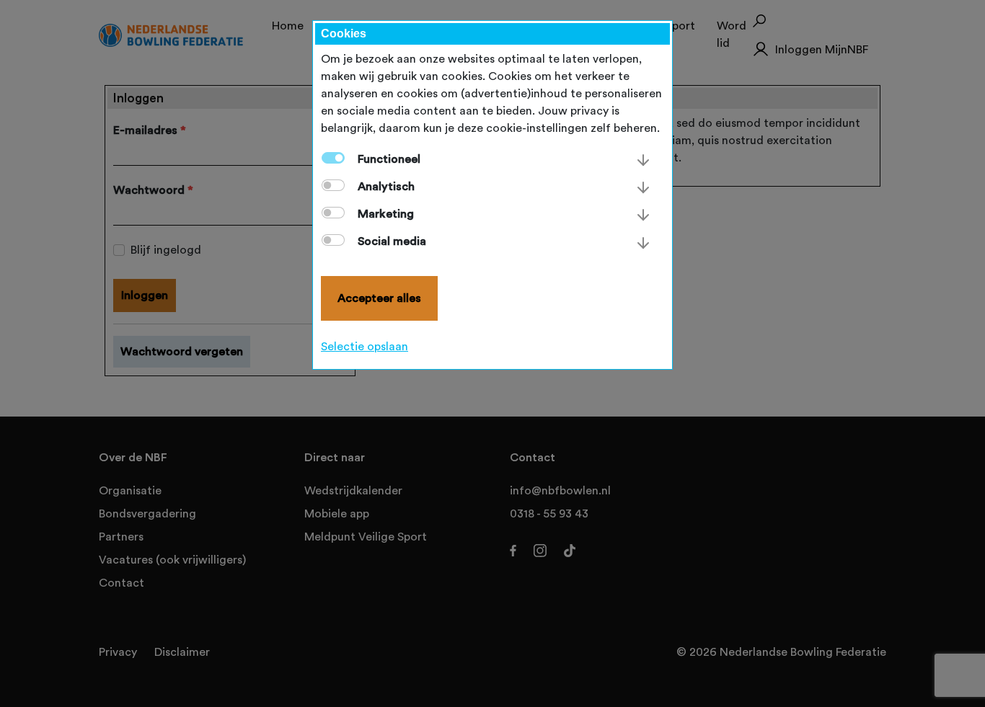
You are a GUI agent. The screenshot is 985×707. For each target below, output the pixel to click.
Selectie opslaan (364, 346)
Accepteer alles (379, 298)
